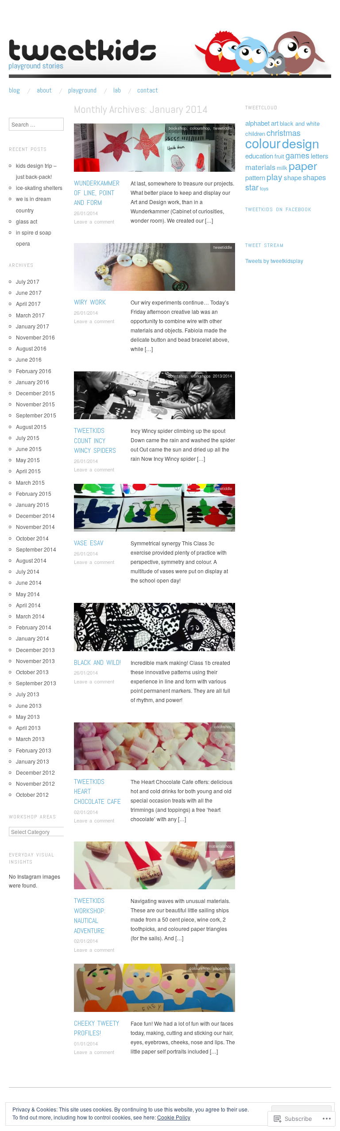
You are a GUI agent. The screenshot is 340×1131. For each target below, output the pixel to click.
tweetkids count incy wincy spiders (95, 440)
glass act (26, 221)
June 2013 (29, 705)
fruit (279, 156)
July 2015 (27, 437)
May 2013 (28, 716)
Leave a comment (94, 221)
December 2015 (35, 393)
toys (264, 188)
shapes (314, 177)
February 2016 (33, 370)
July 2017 (27, 281)
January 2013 (32, 761)
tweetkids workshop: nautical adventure (89, 915)
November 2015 (35, 404)
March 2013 (30, 738)
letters (319, 155)
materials (260, 167)
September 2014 (36, 549)
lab (117, 90)
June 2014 (29, 582)
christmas (284, 132)
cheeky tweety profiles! (96, 1028)
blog (14, 90)
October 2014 (32, 538)
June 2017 (29, 292)
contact (147, 90)
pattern (255, 177)
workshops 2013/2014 (211, 376)
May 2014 (28, 594)
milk (282, 167)
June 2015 (29, 448)
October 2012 (32, 794)
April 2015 (28, 471)
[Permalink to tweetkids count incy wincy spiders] (154, 397)
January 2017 (32, 326)
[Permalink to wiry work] (154, 269)
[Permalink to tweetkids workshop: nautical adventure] (154, 868)
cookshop (223, 726)
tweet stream (264, 245)
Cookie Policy (173, 1117)
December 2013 (35, 649)
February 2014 (33, 627)
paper (303, 165)
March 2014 (30, 616)
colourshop (200, 128)
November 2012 (35, 783)
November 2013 (35, 660)
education (259, 155)
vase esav (88, 543)
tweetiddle (222, 128)
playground (82, 90)
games (297, 155)
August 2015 (31, 426)
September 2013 (36, 683)
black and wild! (97, 662)
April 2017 (28, 303)
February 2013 (33, 750)
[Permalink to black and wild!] (154, 629)
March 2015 (30, 482)
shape (292, 177)
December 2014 (35, 515)
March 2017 (30, 315)
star (252, 187)
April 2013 (28, 727)
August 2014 (31, 560)
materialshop (220, 846)
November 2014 (35, 526)
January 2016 (32, 382)
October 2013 (32, 672)
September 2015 (36, 415)
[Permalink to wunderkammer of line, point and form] (154, 150)
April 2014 (28, 605)
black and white (300, 123)
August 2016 (31, 348)
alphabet (257, 122)
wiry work (90, 302)
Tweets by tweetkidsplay (274, 260)
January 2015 (32, 504)
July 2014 (27, 571)
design (300, 143)
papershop (222, 968)
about (44, 90)
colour (263, 142)
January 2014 (32, 638)
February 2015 (33, 493)
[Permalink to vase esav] (154, 510)
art (274, 122)
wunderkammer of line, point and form (97, 193)
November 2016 (35, 337)
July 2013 (27, 694)
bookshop (177, 128)
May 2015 (28, 459)
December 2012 (35, 772)
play (274, 176)
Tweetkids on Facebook (278, 209)
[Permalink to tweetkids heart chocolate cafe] (154, 748)
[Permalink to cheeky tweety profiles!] (154, 990)
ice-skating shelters (39, 187)
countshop (177, 376)
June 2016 (29, 359)
